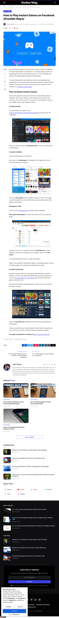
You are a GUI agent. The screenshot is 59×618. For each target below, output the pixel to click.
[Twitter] (4, 77)
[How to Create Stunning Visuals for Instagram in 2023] (16, 416)
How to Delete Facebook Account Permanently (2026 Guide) (13, 402)
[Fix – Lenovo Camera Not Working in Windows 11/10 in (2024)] (7, 511)
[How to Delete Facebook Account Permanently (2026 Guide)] (16, 390)
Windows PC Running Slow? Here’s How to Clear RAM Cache (29, 547)
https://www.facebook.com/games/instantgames (23, 112)
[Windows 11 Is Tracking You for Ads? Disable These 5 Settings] (7, 452)
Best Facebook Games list (42, 334)
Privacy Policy (39, 585)
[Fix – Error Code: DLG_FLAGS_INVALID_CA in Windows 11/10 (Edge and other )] (7, 528)
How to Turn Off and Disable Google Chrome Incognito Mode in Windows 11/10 (32, 518)
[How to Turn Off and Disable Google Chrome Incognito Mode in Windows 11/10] (7, 519)
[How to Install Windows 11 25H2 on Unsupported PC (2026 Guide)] (7, 468)
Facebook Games (8, 339)
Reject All (20, 606)
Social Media (7, 11)
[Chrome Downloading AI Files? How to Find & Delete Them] (7, 460)
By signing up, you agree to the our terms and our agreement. (30, 585)
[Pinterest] (4, 85)
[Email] (4, 89)
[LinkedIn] (4, 81)
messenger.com (23, 210)
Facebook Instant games (24, 86)
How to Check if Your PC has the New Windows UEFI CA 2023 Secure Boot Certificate (33, 475)
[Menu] (4, 2)
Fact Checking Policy (29, 607)
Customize (8, 606)
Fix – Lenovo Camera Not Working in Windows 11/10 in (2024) (29, 509)
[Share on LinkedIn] (17, 28)
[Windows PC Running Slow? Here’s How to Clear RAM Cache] (7, 550)
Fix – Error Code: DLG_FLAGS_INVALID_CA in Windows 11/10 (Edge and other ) (33, 526)
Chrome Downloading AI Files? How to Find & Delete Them (28, 458)
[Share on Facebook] (10, 28)
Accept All (14, 611)
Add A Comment (29, 437)
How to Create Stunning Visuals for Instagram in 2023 (14, 428)
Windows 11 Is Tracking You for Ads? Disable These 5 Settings (29, 450)
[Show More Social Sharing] (20, 28)
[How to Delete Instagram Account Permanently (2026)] (43, 390)
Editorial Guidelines (42, 604)
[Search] (55, 2)
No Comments (42, 24)
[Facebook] (4, 73)
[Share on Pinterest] (15, 28)
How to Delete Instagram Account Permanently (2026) (40, 402)
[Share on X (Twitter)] (12, 28)
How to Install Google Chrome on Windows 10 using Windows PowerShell (18, 355)
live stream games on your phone (24, 278)
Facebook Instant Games (20, 339)
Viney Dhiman (11, 24)
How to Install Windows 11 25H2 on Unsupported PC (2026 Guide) (30, 466)
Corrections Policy (29, 604)
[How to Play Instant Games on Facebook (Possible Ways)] (29, 49)
